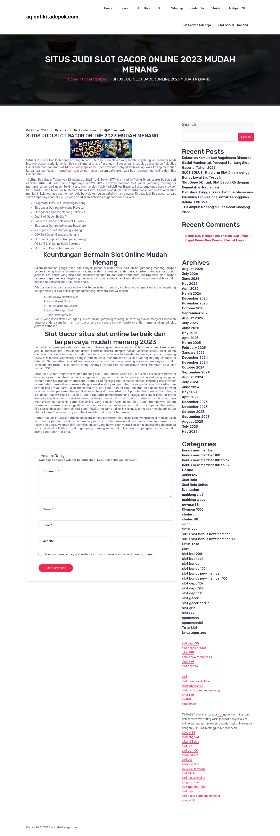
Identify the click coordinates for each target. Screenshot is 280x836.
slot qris (188, 608)
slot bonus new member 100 (204, 578)
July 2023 (190, 426)
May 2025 (189, 333)
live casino (190, 490)
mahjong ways (193, 500)
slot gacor (190, 598)
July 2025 (190, 323)
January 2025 (193, 353)
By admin (61, 130)
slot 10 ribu (189, 773)
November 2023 (195, 407)
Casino (125, 8)
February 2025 (194, 348)
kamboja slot (190, 764)
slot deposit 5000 (194, 648)
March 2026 (191, 293)
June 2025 (190, 328)
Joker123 (189, 475)
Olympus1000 (192, 509)
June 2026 (190, 279)
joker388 (188, 652)
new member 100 (193, 787)
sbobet (188, 514)
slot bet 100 (190, 750)
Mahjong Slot (238, 8)
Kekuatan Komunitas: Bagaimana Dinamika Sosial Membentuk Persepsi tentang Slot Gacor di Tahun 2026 (217, 163)
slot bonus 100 (194, 569)
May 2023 (189, 431)
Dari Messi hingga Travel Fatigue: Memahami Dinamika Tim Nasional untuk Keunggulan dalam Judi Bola (218, 197)
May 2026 (190, 284)
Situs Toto (190, 544)
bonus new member (198, 450)
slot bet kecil (192, 559)
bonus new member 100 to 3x (205, 460)
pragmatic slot (192, 782)
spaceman (190, 618)
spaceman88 (192, 623)
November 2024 (195, 362)
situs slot (188, 695)
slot (184, 677)
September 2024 (196, 372)
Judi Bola (143, 8)
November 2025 (195, 303)
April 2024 (190, 397)
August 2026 (192, 269)
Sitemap (177, 8)
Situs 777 (190, 529)
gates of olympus (193, 769)
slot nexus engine (193, 778)
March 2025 (191, 343)
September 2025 (195, 313)
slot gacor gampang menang (201, 690)
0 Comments (117, 130)
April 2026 (190, 289)
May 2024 (190, 392)
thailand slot (190, 755)
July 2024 (190, 382)
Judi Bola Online (195, 485)
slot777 (188, 613)
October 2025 (193, 308)
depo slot (188, 661)
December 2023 (195, 402)
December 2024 (195, 357)
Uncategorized (94, 79)
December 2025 (195, 298)
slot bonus (190, 564)
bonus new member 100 (201, 455)
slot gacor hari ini (196, 603)
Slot (161, 8)
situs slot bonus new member (206, 534)
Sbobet (216, 8)
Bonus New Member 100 (202, 236)
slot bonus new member (201, 573)
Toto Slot (189, 628)
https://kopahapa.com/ (81, 167)
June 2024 (190, 387)
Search (189, 124)
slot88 (186, 699)
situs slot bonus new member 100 (209, 539)
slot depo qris (191, 791)
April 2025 (190, 338)
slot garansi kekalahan (196, 681)
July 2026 (190, 274)
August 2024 (192, 377)
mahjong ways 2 (193, 686)
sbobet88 (190, 519)
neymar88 (190, 504)
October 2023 (193, 412)
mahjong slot (192, 495)
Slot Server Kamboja (196, 25)
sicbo (186, 524)
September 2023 (195, 417)
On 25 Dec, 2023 (37, 130)
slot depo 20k (193, 588)
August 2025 (192, 318)
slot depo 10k (193, 583)
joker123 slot (190, 741)
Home (108, 8)
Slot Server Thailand (233, 25)
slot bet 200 (192, 554)
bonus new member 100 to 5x (205, 465)
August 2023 (192, 422)
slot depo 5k (192, 593)
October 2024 (193, 367)
